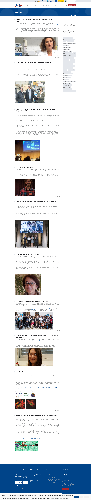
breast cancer (71, 39)
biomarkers (71, 37)
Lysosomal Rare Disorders (68, 73)
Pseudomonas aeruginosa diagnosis (49, 308)
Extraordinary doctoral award (24, 167)
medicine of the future (67, 75)
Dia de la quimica (71, 58)
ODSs (64, 83)
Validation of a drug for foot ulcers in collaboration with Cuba (33, 62)
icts (69, 69)
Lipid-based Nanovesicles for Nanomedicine (28, 371)
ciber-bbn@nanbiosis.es (35, 470)
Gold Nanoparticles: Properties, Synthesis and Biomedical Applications (69, 477)
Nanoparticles (65, 79)
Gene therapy (72, 65)
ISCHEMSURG (33, 309)
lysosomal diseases (66, 71)
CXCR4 (64, 58)
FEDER (71, 63)
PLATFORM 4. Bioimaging (52, 482)
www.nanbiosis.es (65, 471)
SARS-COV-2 (65, 89)
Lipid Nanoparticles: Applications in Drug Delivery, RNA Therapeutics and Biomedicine (69, 27)
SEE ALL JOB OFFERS (20, 488)
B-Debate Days (45, 113)
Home (72, 15)
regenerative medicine (67, 85)
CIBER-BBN (65, 45)
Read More (58, 57)
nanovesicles (73, 81)
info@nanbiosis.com (27, 1)
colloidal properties (66, 47)
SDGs (71, 89)
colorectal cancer (66, 49)
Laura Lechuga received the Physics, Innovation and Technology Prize (36, 201)
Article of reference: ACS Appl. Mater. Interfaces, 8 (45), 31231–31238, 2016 (28, 438)
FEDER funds (65, 65)
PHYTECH (26, 260)
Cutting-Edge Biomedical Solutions (67, 56)
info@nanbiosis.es (66, 470)
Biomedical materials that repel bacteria (27, 254)
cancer (64, 41)
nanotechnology (66, 81)
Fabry (74, 61)
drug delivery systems (67, 61)
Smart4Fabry (65, 91)
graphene (65, 69)
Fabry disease (65, 63)
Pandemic (69, 83)
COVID (64, 53)
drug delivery (72, 59)
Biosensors (65, 39)
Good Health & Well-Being (68, 67)
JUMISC (72, 69)
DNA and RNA (66, 59)
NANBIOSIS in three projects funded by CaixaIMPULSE (32, 301)
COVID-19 (70, 53)
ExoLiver (57, 309)
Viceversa (22, 256)
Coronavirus (65, 51)
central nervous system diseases (69, 43)
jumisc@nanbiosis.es (34, 481)
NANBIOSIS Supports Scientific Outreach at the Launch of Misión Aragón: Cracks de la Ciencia (69, 31)
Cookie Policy (69, 498)
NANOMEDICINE (66, 77)
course (70, 51)
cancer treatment (70, 41)
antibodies (65, 37)
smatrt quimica (72, 91)
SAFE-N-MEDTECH (67, 87)
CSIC (74, 53)
